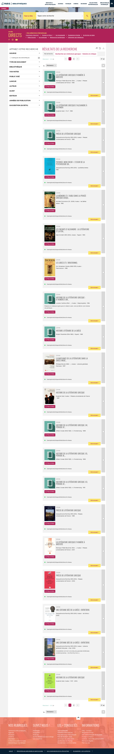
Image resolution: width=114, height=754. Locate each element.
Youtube (36, 735)
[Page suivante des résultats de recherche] (78, 58)
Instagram (36, 732)
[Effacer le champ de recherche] (82, 16)
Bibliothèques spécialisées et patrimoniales (30, 751)
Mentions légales (87, 741)
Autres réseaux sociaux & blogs (43, 737)
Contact (89, 731)
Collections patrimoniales (17, 741)
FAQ (83, 731)
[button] (112, 3)
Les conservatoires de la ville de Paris (58, 751)
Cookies (84, 739)
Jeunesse (11, 739)
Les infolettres (37, 739)
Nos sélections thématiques (66, 735)
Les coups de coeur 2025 (65, 739)
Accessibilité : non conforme (81, 751)
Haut (78, 718)
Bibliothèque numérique (16, 743)
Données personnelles (96, 739)
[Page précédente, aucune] (66, 58)
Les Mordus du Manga (64, 741)
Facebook (36, 731)
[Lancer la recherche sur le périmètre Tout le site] (87, 16)
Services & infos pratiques (17, 731)
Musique (11, 735)
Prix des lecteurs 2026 (64, 737)
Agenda (11, 732)
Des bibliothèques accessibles (92, 735)
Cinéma (11, 737)
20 (101, 59)
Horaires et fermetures (65, 732)
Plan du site (86, 743)
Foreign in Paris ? (87, 737)
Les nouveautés (62, 731)
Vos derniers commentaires (66, 743)
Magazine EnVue (87, 732)
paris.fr (11, 751)
